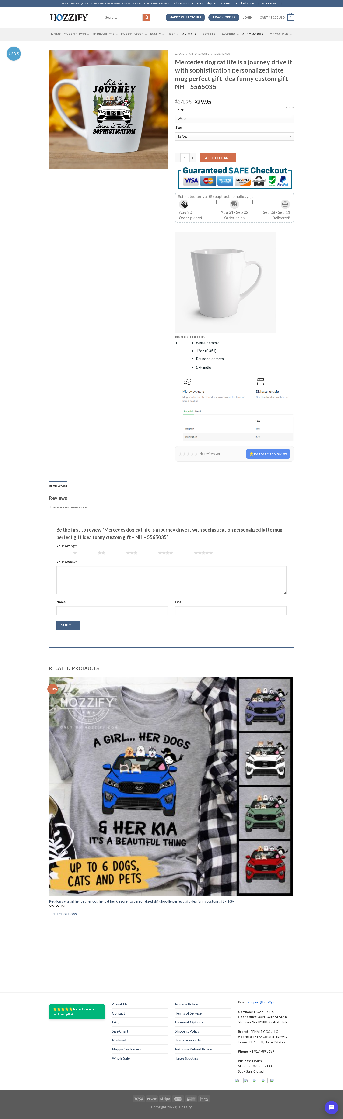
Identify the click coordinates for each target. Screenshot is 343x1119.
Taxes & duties (186, 1058)
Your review (66, 562)
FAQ (115, 1022)
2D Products (75, 34)
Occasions (279, 34)
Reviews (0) (58, 486)
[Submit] (146, 17)
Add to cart (218, 157)
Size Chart (120, 1031)
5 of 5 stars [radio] (184, 553)
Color (179, 110)
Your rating (66, 546)
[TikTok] (273, 1081)
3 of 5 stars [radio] (116, 553)
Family (155, 34)
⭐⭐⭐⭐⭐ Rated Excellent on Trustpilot (75, 1011)
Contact (118, 1013)
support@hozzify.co (262, 1002)
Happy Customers (126, 1049)
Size (178, 127)
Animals (189, 34)
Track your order (188, 1040)
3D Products (104, 34)
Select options (65, 913)
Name (61, 602)
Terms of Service (188, 1013)
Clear (290, 107)
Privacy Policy (186, 1004)
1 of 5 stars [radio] (63, 553)
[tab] (58, 485)
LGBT (172, 34)
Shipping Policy (187, 1031)
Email (179, 602)
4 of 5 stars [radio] (148, 553)
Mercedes (222, 54)
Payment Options (189, 1022)
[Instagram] (246, 1081)
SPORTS (209, 34)
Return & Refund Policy (193, 1049)
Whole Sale (121, 1058)
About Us (119, 1004)
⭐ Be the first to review (268, 454)
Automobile (252, 34)
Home (56, 34)
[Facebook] (237, 1081)
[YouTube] (255, 1081)
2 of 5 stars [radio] (88, 553)
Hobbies (229, 34)
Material (119, 1040)
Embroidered (132, 34)
